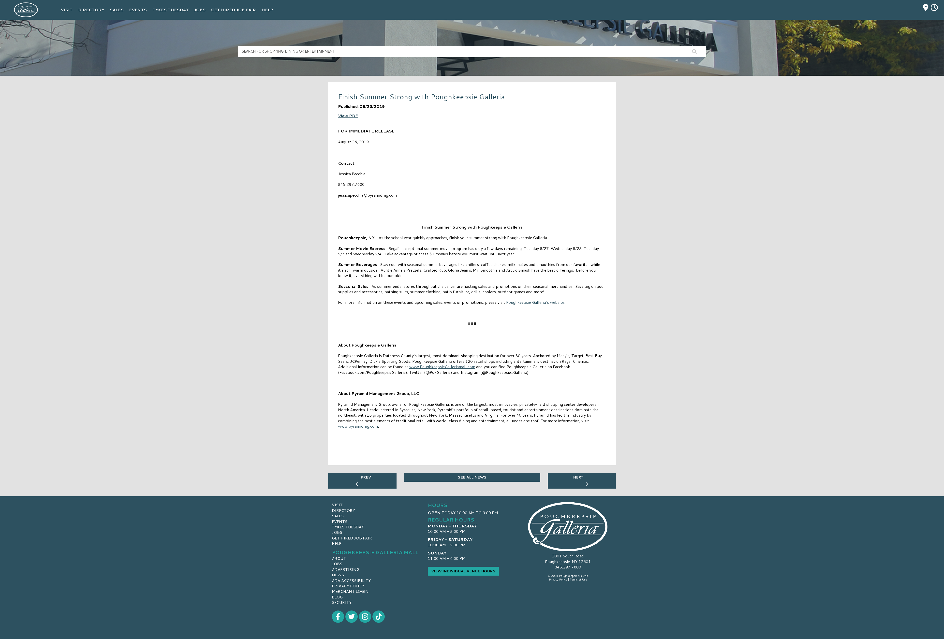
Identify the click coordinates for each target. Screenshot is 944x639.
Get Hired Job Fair (352, 538)
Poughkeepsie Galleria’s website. (535, 302)
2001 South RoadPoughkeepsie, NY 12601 (568, 558)
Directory (343, 510)
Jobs (337, 532)
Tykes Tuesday (348, 527)
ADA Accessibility (351, 580)
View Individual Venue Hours (463, 571)
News (338, 575)
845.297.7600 (568, 567)
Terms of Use (578, 579)
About (339, 558)
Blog (337, 597)
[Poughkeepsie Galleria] (568, 526)
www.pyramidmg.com (358, 426)
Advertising (345, 569)
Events (339, 521)
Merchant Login (350, 591)
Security (342, 602)
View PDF (348, 115)
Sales (338, 516)
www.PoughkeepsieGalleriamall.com (442, 366)
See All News (472, 477)
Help (336, 543)
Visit (337, 505)
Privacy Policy (348, 586)
